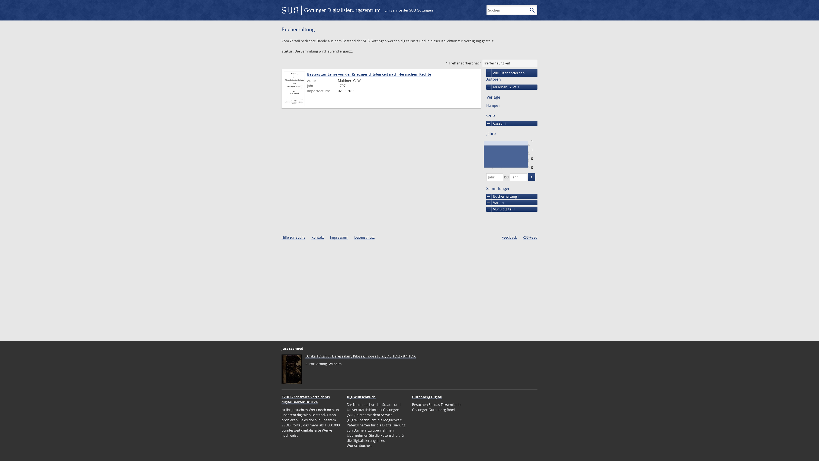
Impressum (339, 237)
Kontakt (317, 237)
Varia (495, 202)
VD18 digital (500, 209)
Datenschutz (364, 237)
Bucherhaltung (503, 196)
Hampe (493, 105)
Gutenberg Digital (427, 397)
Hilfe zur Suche (293, 237)
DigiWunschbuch (361, 397)
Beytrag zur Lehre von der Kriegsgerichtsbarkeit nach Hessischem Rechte (369, 74)
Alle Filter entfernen (505, 73)
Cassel (496, 123)
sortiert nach (471, 63)
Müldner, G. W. (502, 87)
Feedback (509, 237)
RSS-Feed (530, 237)
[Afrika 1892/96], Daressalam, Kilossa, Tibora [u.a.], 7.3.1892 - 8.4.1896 (360, 356)
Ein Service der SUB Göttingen (409, 10)
